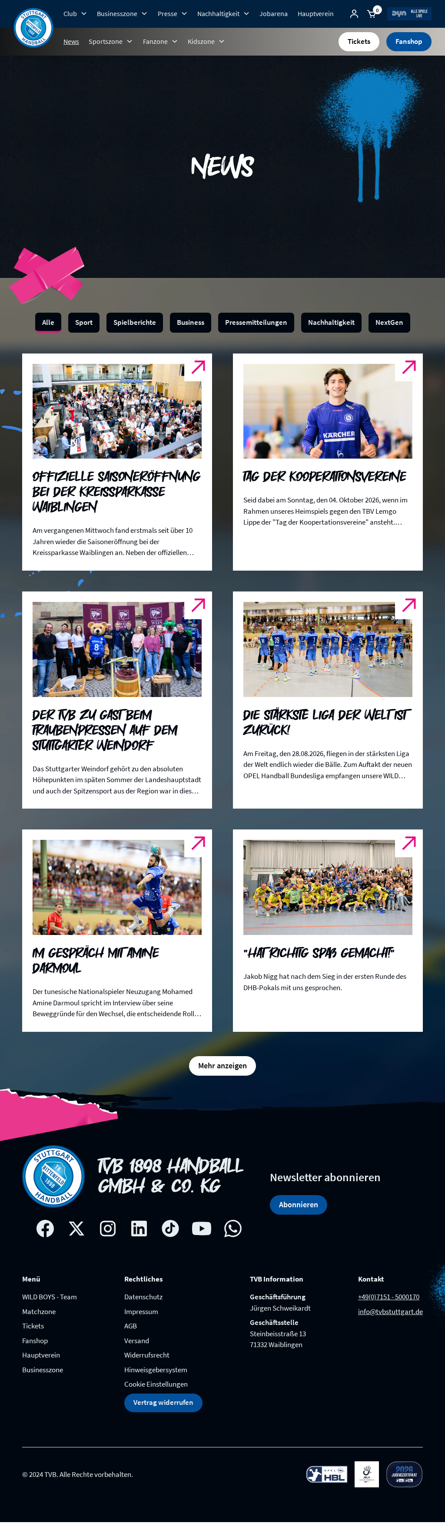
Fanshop (408, 41)
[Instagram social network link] (107, 1228)
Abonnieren (298, 1204)
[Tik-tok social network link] (170, 1228)
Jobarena (273, 13)
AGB (130, 1326)
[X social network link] (76, 1228)
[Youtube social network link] (201, 1228)
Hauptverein (316, 13)
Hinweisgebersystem (155, 1369)
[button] (75, 13)
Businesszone (42, 1369)
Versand (136, 1340)
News (71, 41)
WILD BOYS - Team (49, 1296)
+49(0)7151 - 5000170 (388, 1296)
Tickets (359, 41)
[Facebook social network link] (45, 1228)
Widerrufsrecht (146, 1355)
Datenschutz (143, 1296)
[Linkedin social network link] (139, 1228)
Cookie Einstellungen (156, 1384)
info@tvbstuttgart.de (390, 1311)
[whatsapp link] (232, 1228)
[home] (33, 28)
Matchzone (39, 1311)
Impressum (141, 1311)
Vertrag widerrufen (163, 1402)
